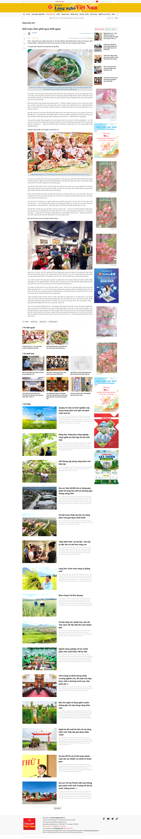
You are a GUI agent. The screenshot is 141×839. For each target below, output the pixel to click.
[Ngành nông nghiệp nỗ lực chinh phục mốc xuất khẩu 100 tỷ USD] (39, 659)
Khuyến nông (74, 14)
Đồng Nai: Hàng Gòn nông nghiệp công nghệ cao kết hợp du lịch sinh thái (74, 437)
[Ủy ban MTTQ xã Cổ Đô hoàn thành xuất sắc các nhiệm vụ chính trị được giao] (39, 766)
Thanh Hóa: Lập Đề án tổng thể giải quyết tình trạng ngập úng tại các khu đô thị (110, 47)
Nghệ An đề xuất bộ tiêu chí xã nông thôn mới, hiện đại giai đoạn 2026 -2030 (75, 732)
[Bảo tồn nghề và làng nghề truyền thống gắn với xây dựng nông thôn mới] (39, 712)
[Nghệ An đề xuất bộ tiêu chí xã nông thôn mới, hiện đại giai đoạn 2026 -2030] (39, 739)
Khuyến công (65, 14)
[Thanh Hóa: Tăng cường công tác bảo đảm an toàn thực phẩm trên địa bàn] (98, 59)
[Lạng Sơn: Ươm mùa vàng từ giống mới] (39, 578)
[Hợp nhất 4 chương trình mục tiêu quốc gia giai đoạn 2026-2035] (57, 363)
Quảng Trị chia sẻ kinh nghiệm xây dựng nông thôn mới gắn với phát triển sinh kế (74, 410)
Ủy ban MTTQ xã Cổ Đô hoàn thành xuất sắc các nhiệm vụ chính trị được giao (75, 759)
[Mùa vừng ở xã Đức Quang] (39, 605)
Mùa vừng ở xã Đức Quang (71, 595)
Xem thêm (57, 808)
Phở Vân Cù (34, 321)
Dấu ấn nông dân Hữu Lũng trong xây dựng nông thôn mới (110, 68)
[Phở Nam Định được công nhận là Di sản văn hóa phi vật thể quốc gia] (57, 337)
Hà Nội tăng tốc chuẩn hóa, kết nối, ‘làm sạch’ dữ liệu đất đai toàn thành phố (75, 625)
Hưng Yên (34, 32)
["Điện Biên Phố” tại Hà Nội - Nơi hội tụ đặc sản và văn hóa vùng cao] (39, 551)
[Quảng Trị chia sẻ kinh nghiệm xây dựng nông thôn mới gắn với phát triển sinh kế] (39, 417)
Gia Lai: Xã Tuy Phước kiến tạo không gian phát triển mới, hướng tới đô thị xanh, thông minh (75, 785)
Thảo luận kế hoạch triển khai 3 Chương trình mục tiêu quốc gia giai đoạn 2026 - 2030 (32, 395)
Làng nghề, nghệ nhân (38, 14)
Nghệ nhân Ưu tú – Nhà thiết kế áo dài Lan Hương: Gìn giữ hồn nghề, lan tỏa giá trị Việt (61, 18)
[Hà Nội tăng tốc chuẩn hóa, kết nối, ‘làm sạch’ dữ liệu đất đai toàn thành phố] (39, 632)
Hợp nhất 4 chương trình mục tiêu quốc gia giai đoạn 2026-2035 (111, 79)
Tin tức (28, 14)
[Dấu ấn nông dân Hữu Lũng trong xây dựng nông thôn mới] (33, 363)
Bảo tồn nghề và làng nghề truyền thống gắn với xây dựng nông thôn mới (74, 705)
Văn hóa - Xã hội (84, 14)
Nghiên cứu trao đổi (104, 14)
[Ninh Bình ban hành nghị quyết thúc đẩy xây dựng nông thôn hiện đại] (81, 363)
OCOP (58, 14)
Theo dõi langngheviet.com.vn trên (76, 38)
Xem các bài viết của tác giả (86, 33)
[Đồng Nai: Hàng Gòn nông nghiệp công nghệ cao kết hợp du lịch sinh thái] (39, 444)
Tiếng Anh (97, 1)
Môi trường (93, 14)
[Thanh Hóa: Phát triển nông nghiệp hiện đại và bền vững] (81, 384)
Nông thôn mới (50, 14)
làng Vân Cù (43, 321)
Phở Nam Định (53, 321)
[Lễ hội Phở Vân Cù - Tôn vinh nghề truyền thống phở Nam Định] (33, 337)
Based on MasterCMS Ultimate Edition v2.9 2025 (35, 837)
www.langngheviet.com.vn (91, 830)
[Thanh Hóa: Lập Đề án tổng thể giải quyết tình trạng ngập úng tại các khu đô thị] (98, 48)
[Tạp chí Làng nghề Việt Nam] (29, 823)
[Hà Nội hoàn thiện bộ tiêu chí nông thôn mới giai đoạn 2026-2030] (39, 525)
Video (113, 14)
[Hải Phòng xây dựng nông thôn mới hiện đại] (39, 471)
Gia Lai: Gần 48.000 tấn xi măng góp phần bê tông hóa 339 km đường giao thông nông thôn (75, 491)
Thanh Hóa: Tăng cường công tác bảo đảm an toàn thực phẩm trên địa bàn (111, 57)
